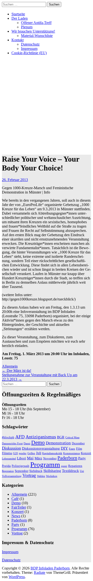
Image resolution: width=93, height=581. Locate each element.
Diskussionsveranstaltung (41, 448)
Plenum (26, 27)
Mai (30, 458)
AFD (20, 436)
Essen (72, 448)
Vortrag (29, 475)
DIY (64, 448)
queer (64, 466)
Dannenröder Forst (12, 443)
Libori (21, 458)
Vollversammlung (11, 476)
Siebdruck (35, 471)
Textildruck (70, 471)
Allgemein (10, 366)
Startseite (18, 14)
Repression (8, 471)
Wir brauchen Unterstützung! (33, 31)
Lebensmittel (9, 458)
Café (15, 499)
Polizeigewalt (20, 466)
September (21, 471)
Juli (38, 453)
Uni (82, 471)
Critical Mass (72, 437)
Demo (38, 443)
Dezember (78, 443)
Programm (45, 464)
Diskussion (11, 448)
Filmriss (7, 453)
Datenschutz (30, 44)
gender (22, 453)
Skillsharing (52, 471)
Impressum (29, 49)
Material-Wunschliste (37, 36)
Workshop (51, 476)
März (38, 458)
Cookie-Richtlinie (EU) (29, 53)
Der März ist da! (16, 371)
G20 (15, 453)
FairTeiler (18, 507)
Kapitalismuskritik (52, 453)
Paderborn (67, 457)
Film (79, 448)
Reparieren (75, 466)
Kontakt (17, 40)
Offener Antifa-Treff (36, 23)
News (15, 516)
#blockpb (8, 437)
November (50, 458)
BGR (60, 437)
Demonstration (58, 443)
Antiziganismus (41, 436)
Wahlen (41, 476)
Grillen (31, 453)
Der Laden (19, 18)
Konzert (86, 453)
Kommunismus (71, 453)
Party (82, 458)
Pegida (6, 466)
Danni (27, 443)
